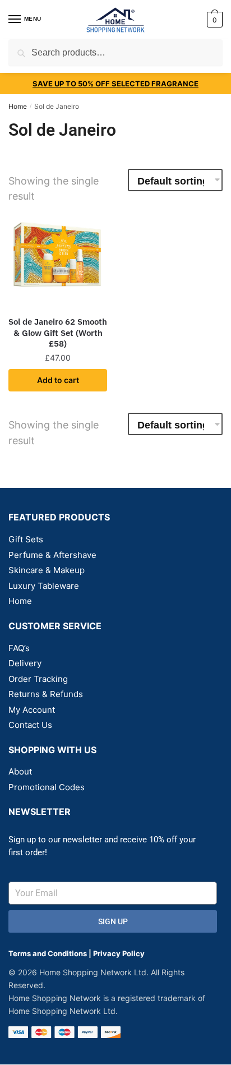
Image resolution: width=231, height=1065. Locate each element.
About (20, 771)
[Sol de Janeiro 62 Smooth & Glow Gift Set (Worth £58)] (57, 259)
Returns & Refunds (45, 694)
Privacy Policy (119, 953)
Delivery (24, 663)
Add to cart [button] (58, 380)
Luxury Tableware (43, 585)
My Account (31, 709)
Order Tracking (38, 679)
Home (17, 106)
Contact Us (30, 725)
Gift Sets (25, 539)
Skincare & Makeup (46, 570)
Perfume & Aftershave (52, 555)
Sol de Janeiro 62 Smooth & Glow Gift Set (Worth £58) (57, 332)
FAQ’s (19, 648)
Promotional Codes (46, 787)
